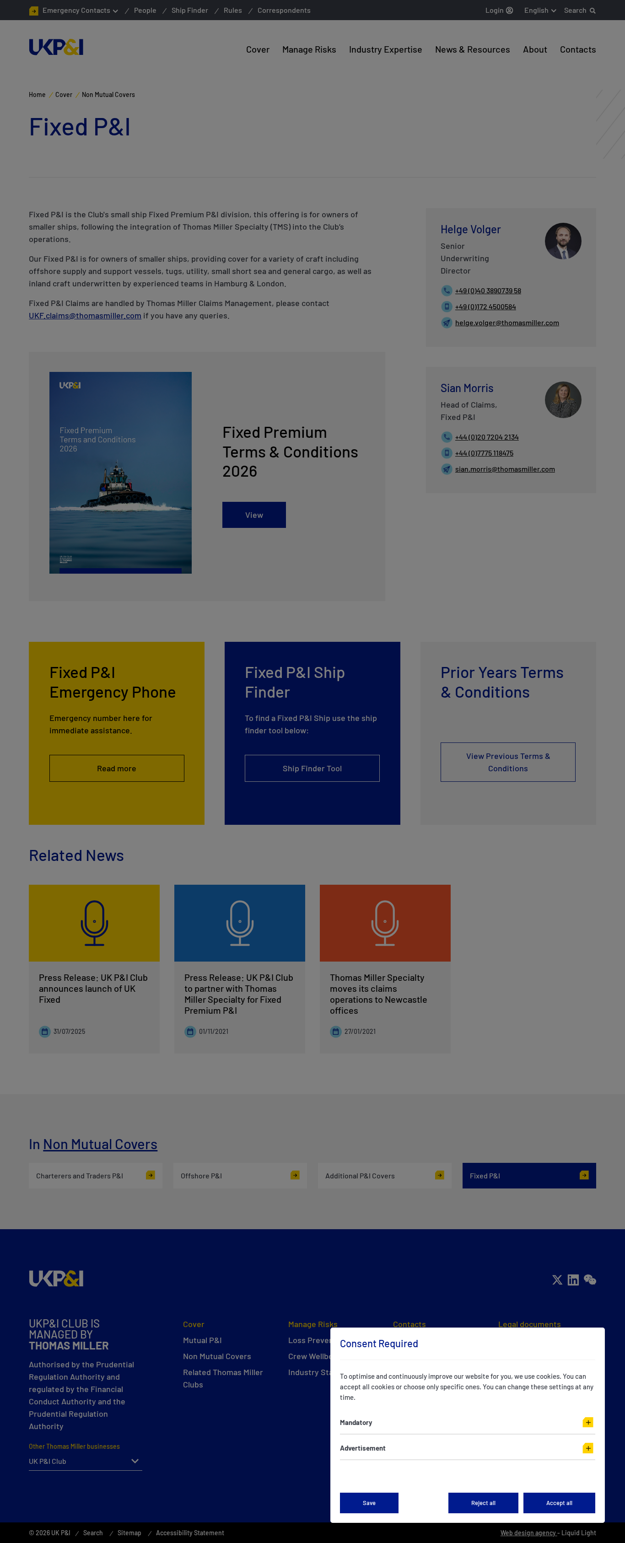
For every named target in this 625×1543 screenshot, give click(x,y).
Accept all (559, 1502)
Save (369, 1502)
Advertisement (363, 1448)
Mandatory (356, 1422)
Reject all (483, 1502)
